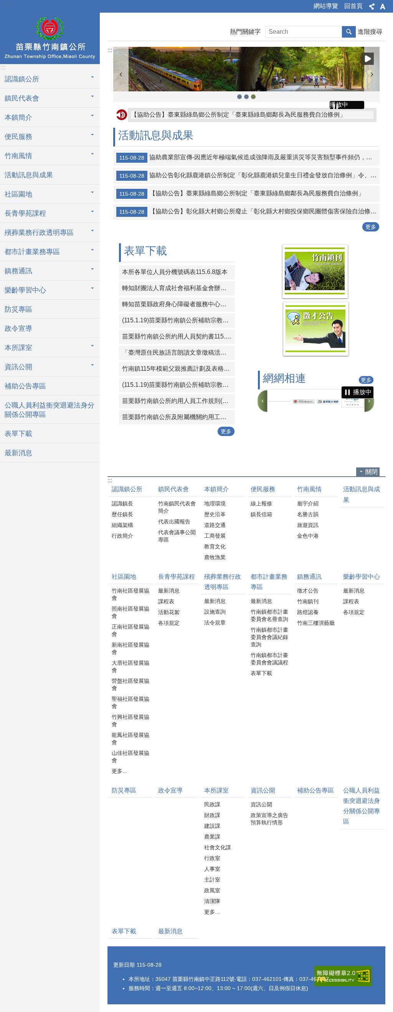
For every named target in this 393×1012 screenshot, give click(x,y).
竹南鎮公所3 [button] (239, 96)
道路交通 (215, 525)
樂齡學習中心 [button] (25, 290)
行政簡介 (122, 536)
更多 (370, 227)
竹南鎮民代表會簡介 (177, 507)
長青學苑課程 (176, 576)
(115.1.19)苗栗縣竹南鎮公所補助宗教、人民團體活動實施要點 (178, 320)
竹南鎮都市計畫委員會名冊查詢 (269, 615)
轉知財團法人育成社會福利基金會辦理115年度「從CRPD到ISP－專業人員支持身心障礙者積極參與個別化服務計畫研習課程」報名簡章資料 (178, 288)
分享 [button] (371, 6)
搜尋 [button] (349, 32)
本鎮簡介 (216, 489)
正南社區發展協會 (130, 630)
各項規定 (169, 623)
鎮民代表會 (173, 489)
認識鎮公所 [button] (22, 79)
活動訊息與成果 (29, 175)
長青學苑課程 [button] (25, 213)
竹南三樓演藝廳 (316, 623)
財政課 (212, 815)
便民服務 (263, 489)
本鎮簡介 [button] (18, 117)
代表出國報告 (174, 521)
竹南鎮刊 (308, 601)
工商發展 (215, 536)
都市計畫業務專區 (269, 581)
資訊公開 (263, 790)
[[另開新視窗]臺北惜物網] (353, 401)
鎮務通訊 (309, 576)
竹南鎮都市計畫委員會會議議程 (269, 658)
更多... (119, 771)
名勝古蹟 (308, 514)
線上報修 (261, 503)
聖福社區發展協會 (130, 702)
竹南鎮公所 (50, 37)
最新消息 (18, 453)
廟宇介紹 (308, 503)
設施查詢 (215, 612)
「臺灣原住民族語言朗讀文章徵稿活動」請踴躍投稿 (178, 352)
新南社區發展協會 (130, 648)
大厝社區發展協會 (130, 666)
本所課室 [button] (18, 348)
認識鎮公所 (127, 489)
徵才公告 (308, 591)
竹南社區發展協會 (130, 594)
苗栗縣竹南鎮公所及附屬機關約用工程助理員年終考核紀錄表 (178, 417)
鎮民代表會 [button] (22, 98)
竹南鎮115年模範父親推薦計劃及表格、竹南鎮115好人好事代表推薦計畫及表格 (178, 368)
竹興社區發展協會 (130, 720)
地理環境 (215, 503)
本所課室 (216, 790)
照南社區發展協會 (130, 612)
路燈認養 (308, 612)
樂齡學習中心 (361, 576)
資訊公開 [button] (18, 367)
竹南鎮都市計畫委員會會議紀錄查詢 (269, 637)
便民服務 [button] (18, 136)
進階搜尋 (370, 31)
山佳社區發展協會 (130, 756)
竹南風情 (309, 489)
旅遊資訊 (308, 525)
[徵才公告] (316, 355)
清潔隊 (212, 901)
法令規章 (215, 622)
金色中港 (308, 536)
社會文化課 (217, 847)
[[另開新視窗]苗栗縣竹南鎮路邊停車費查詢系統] (304, 401)
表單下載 (18, 433)
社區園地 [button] (18, 194)
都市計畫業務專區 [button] (32, 252)
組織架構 (122, 525)
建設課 (212, 826)
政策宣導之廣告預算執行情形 (269, 818)
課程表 (166, 601)
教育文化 (215, 546)
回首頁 (353, 6)
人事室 (212, 869)
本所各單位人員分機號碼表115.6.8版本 (175, 272)
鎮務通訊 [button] (18, 271)
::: (8, 4)
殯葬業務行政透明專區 (222, 581)
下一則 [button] (372, 74)
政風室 (212, 890)
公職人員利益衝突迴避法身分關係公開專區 (49, 409)
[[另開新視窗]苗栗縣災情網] (328, 401)
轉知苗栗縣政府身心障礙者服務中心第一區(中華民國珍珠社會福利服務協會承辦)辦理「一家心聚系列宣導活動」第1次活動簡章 (178, 304)
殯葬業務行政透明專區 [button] (39, 232)
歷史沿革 (215, 514)
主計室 (212, 880)
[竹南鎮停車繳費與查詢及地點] (279, 401)
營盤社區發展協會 (130, 684)
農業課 (212, 837)
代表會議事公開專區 (177, 536)
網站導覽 (326, 6)
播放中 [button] (368, 59)
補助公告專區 (25, 386)
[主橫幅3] (246, 69)
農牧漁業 (215, 557)
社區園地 (124, 576)
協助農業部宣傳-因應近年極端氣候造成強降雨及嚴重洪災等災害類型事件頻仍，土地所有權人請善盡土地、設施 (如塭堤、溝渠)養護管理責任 (249, 157)
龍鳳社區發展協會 (130, 738)
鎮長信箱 (261, 514)
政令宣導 (18, 328)
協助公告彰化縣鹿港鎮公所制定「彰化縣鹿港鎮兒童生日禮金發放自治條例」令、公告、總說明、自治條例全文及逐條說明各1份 (249, 175)
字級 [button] (382, 6)
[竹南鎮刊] (315, 297)
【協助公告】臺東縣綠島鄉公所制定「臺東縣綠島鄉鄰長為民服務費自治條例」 (238, 114)
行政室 (212, 858)
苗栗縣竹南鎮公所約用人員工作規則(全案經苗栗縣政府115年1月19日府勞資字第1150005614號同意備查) (178, 401)
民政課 (212, 804)
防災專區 (18, 309)
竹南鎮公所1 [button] (253, 96)
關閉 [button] (371, 472)
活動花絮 (169, 612)
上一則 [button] (121, 74)
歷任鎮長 (122, 514)
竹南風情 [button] (18, 156)
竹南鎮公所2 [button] (246, 96)
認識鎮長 (122, 503)
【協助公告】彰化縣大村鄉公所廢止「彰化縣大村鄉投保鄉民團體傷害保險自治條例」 (249, 211)
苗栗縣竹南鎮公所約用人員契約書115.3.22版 (178, 336)
